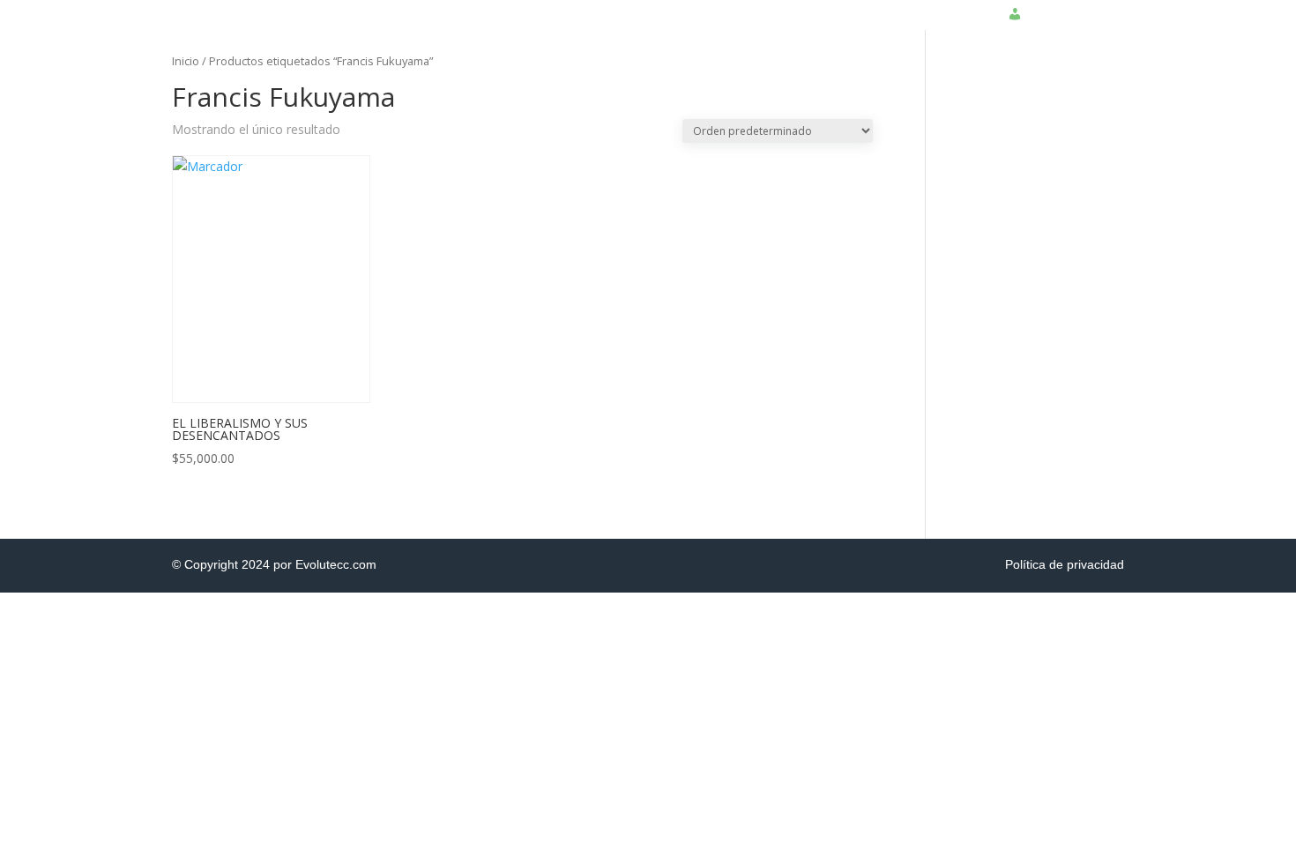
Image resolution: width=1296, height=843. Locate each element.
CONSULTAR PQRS (922, 6)
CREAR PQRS (806, 6)
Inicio (185, 61)
